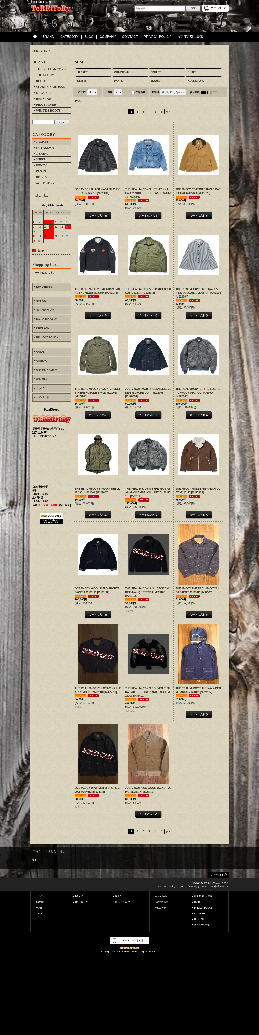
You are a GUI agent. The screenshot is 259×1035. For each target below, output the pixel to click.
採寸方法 (41, 300)
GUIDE (40, 351)
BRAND (79, 896)
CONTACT (42, 360)
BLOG (39, 913)
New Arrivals (44, 286)
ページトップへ (220, 874)
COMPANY (42, 328)
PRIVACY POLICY (47, 337)
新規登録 (41, 378)
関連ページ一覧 (202, 924)
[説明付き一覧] (214, 92)
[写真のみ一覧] (205, 92)
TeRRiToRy (130, 951)
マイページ (42, 397)
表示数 (82, 92)
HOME (39, 907)
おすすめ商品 (161, 902)
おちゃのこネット (218, 882)
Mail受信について (46, 319)
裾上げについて (45, 309)
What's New (160, 907)
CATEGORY (81, 902)
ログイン (41, 388)
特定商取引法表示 (46, 369)
